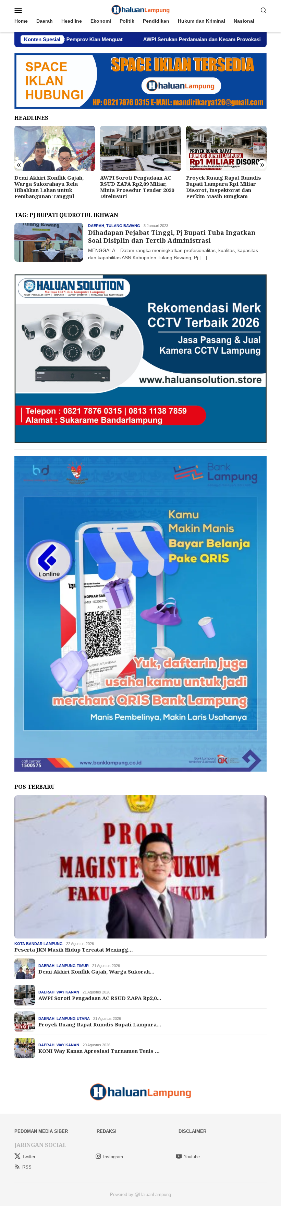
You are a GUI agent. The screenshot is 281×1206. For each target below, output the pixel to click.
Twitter (28, 1156)
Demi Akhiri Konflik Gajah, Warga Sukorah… (96, 971)
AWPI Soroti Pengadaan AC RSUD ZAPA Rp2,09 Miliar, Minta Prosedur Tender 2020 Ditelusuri (137, 186)
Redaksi (107, 1131)
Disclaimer (192, 1131)
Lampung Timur (73, 966)
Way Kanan (68, 992)
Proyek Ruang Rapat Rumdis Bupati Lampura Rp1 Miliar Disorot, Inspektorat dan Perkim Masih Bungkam (223, 186)
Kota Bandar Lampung (38, 944)
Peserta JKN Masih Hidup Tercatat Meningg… (73, 949)
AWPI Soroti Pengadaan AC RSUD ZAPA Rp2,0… (99, 998)
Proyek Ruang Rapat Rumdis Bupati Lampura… (99, 1024)
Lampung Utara (73, 1018)
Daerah (96, 226)
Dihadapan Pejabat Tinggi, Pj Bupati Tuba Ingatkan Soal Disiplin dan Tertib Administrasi (172, 236)
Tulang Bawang (123, 226)
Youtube (192, 1156)
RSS (27, 1167)
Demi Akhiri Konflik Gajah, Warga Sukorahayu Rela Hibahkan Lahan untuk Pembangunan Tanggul (49, 186)
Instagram (113, 1156)
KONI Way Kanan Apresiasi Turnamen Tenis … (99, 1051)
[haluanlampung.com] (140, 9)
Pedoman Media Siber (41, 1131)
